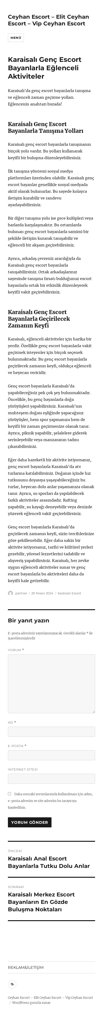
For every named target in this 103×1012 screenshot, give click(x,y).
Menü (16, 38)
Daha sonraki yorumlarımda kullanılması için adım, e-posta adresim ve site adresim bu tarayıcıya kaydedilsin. (50, 801)
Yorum (16, 650)
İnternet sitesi (23, 769)
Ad (12, 722)
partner (21, 593)
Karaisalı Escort (69, 593)
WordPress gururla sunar (31, 1003)
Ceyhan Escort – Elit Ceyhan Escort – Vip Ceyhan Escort (48, 20)
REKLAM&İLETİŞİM (26, 967)
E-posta (17, 746)
